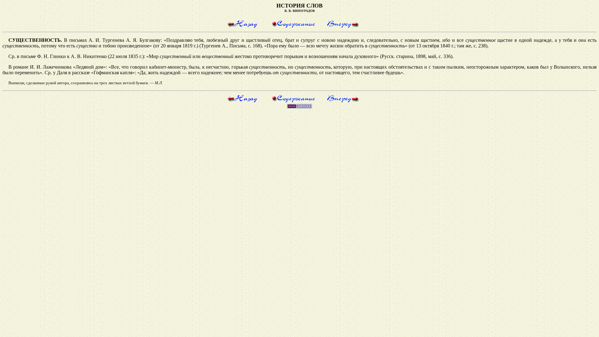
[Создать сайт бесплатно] (299, 107)
